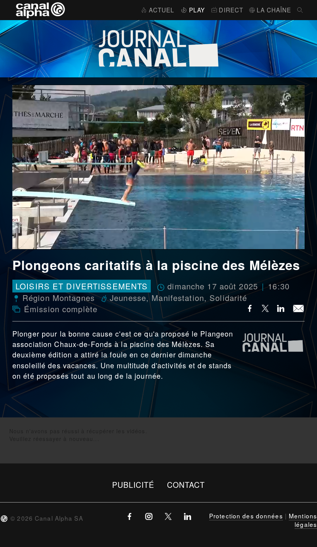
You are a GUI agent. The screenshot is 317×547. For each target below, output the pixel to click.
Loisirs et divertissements (81, 286)
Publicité (133, 484)
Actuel (161, 9)
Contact (186, 484)
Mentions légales (303, 519)
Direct (231, 9)
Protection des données (246, 515)
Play (197, 9)
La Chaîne (274, 9)
